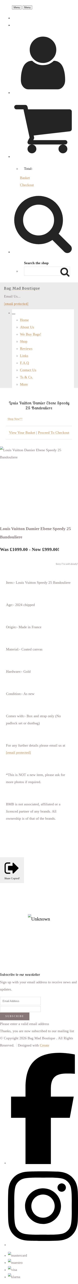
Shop (23, 341)
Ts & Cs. (26, 377)
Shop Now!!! (15, 418)
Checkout (27, 185)
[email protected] (16, 303)
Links (24, 356)
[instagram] (43, 1245)
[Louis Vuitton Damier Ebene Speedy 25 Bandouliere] (7, 471)
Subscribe (14, 1016)
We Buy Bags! (30, 334)
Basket (25, 178)
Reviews (26, 349)
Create (44, 1045)
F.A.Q (24, 363)
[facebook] (43, 1163)
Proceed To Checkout (53, 433)
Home (24, 320)
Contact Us (28, 370)
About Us (27, 327)
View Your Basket (22, 433)
